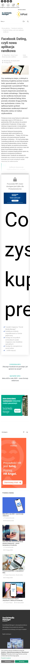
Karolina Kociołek (9, 518)
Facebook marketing (17, 28)
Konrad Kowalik (9, 547)
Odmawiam (8, 661)
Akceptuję (21, 661)
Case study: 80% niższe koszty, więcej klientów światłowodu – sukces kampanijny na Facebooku (13, 543)
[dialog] (15, 656)
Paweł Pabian (9, 602)
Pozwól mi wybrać (6, 658)
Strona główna (6, 28)
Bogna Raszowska (10, 575)
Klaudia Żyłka (19, 575)
